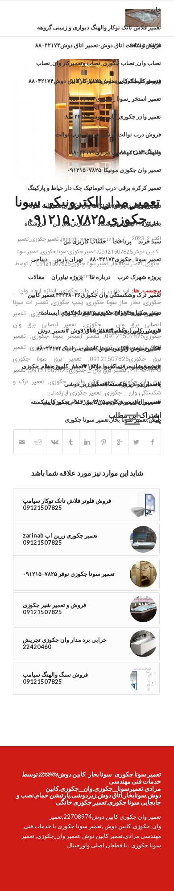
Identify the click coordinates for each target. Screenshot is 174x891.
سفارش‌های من (72, 223)
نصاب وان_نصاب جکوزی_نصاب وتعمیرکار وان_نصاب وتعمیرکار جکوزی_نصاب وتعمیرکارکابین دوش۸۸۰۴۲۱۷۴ (95, 65)
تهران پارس (68, 259)
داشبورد (151, 223)
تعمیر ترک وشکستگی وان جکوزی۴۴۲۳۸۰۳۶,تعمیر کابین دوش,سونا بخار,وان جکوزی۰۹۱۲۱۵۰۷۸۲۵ (94, 297)
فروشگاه (35, 223)
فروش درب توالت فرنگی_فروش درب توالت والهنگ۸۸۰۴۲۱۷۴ (108, 137)
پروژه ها (55, 366)
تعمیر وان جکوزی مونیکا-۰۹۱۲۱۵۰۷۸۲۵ (114, 169)
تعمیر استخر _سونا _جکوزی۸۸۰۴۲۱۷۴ (116, 98)
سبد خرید (149, 241)
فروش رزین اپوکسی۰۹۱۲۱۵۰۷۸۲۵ (119, 330)
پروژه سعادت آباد (111, 383)
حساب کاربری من (84, 241)
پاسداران (150, 383)
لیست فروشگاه (116, 223)
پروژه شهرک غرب (139, 276)
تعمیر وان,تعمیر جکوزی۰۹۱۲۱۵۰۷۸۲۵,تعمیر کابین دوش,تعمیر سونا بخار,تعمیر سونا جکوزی (102, 404)
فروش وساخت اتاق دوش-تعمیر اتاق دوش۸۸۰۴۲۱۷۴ (98, 45)
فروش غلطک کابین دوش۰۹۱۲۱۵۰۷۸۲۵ (114, 80)
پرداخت (122, 241)
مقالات (36, 276)
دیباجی (39, 259)
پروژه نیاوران (67, 276)
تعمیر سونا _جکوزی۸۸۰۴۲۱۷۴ (125, 259)
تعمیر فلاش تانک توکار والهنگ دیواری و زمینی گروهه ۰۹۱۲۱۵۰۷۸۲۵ (99, 30)
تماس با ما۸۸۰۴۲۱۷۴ (97, 366)
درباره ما (100, 276)
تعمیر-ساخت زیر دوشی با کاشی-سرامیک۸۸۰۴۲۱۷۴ (99, 348)
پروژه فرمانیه (145, 366)
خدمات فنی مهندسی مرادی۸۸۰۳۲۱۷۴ (115, 152)
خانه (156, 9)
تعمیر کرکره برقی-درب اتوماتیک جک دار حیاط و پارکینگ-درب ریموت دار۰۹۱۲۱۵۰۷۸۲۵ (93, 190)
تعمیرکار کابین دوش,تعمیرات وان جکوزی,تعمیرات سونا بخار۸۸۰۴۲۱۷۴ (95, 208)
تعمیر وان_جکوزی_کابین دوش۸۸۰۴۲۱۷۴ (113, 116)
